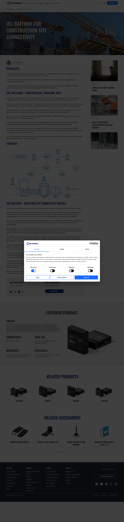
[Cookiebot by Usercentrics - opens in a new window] (90, 243)
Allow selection (62, 277)
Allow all (86, 277)
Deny (37, 277)
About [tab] (87, 249)
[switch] (52, 270)
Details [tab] (62, 249)
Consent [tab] (36, 249)
